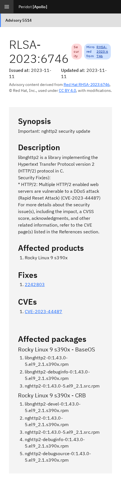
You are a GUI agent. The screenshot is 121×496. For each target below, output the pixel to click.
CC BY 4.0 (67, 90)
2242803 (35, 284)
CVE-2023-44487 (43, 311)
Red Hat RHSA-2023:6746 (86, 84)
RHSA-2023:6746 (102, 51)
